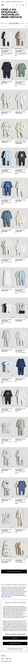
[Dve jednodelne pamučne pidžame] (7, 38)
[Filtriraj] (26, 26)
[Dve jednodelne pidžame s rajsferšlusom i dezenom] (7, 247)
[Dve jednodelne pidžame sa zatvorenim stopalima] (21, 338)
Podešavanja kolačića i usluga (15, 648)
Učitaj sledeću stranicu (14, 571)
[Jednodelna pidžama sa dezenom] (21, 397)
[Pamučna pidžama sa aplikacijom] (21, 427)
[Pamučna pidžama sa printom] (7, 338)
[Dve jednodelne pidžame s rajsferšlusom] (21, 457)
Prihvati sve (15, 638)
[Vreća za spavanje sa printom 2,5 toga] (7, 277)
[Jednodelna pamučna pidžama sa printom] (7, 70)
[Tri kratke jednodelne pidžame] (7, 308)
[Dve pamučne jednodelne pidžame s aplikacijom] (21, 158)
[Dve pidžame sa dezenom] (7, 397)
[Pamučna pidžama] (21, 366)
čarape (9, 596)
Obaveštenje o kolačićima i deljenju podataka (15, 634)
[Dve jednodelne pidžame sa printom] (21, 70)
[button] (4, 48)
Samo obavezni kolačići (15, 643)
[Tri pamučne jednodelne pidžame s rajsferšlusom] (21, 548)
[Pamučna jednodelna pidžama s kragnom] (21, 100)
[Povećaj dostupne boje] (2, 55)
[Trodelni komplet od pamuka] (21, 218)
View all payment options (6, 661)
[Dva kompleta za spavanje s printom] (21, 308)
